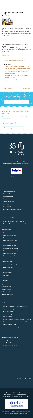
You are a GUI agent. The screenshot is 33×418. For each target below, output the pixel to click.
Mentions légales (5, 411)
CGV (10, 411)
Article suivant (27, 88)
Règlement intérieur (26, 411)
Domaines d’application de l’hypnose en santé (13, 413)
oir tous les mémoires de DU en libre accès (14, 60)
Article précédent (7, 88)
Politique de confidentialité (17, 411)
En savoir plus (5, 39)
